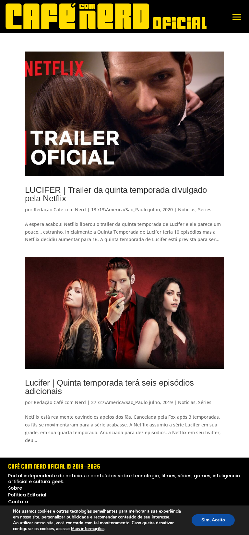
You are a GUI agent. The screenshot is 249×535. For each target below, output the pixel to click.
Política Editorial (27, 495)
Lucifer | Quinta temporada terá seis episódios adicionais (109, 387)
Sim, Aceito (213, 520)
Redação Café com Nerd (60, 209)
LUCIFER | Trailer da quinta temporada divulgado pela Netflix (116, 194)
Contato (18, 501)
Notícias (187, 209)
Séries (204, 209)
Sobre (15, 488)
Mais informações (87, 529)
